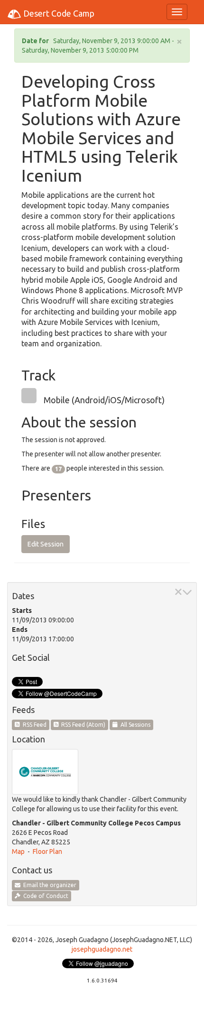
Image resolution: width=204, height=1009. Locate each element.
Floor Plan (47, 851)
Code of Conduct (44, 896)
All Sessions (134, 725)
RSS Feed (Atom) (81, 725)
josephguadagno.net (102, 949)
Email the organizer (48, 885)
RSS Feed (33, 725)
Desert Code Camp (57, 13)
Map (18, 851)
